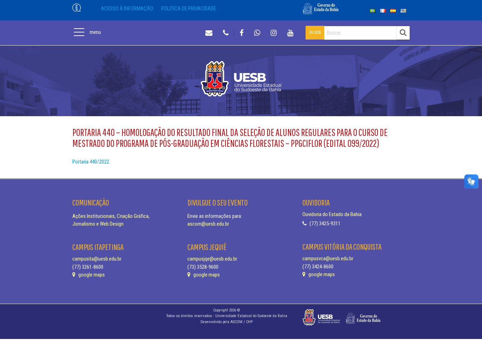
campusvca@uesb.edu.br (327, 258)
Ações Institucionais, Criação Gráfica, (111, 216)
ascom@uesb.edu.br (208, 224)
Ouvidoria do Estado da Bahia (332, 214)
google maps (91, 275)
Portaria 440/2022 (90, 162)
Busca (315, 32)
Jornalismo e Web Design (97, 224)
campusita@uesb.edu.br (96, 259)
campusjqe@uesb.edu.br (212, 259)
